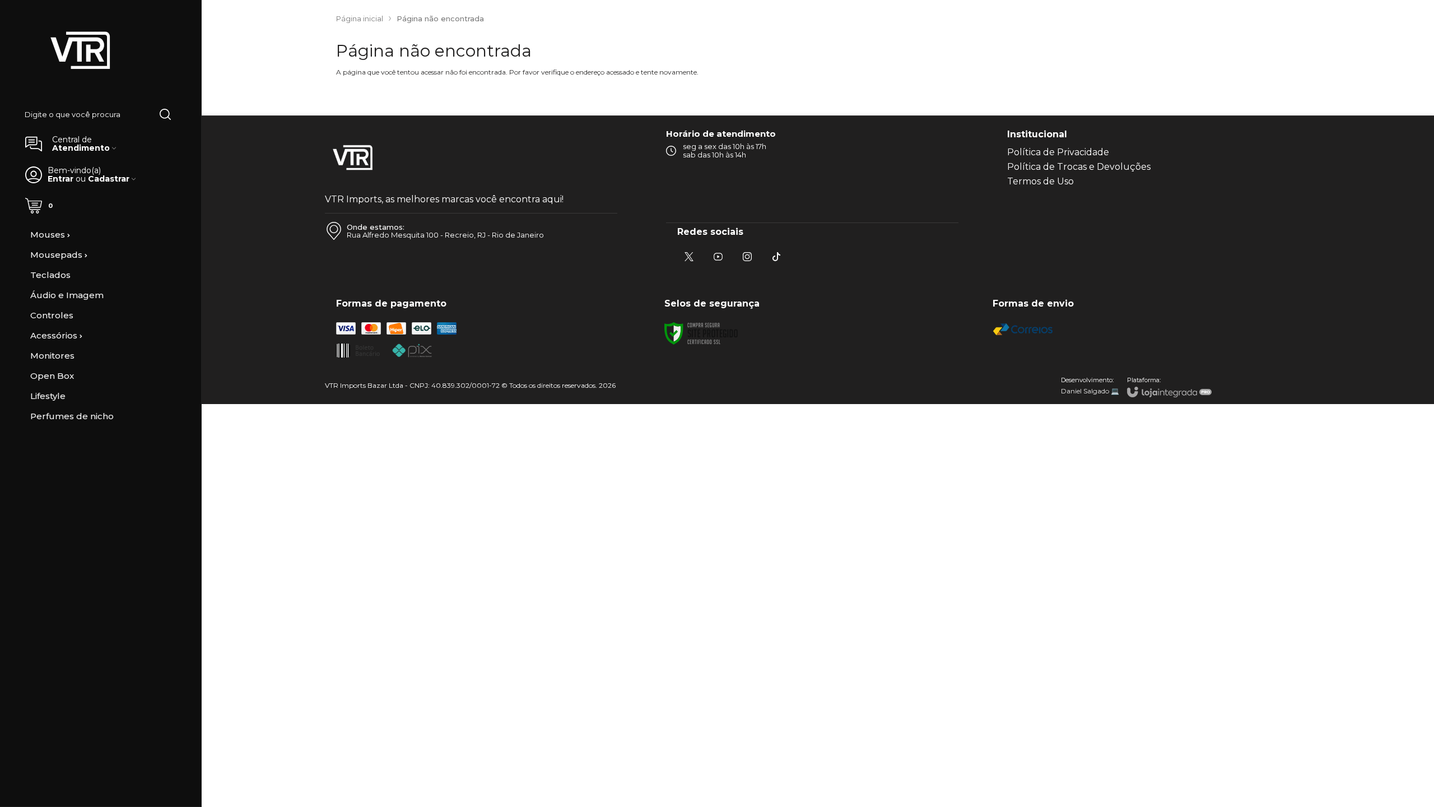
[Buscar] (165, 114)
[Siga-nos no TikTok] (776, 256)
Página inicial (359, 18)
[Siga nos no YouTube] (718, 256)
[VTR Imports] (81, 51)
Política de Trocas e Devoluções (1079, 166)
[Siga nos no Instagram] (747, 256)
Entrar (60, 179)
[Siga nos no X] (689, 256)
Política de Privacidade (1058, 152)
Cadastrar (108, 179)
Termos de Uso (1040, 181)
